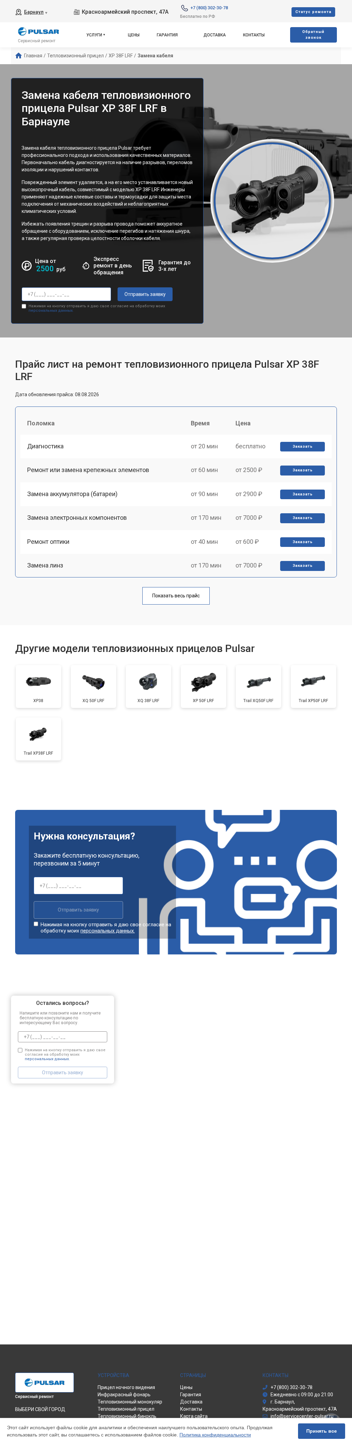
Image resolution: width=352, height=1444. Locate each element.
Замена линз (45, 565)
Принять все (321, 1431)
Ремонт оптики (48, 541)
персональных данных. (51, 310)
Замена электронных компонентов (77, 517)
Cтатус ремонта (313, 12)
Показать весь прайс (176, 595)
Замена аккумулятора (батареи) (72, 493)
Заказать (303, 446)
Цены (134, 35)
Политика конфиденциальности (215, 1434)
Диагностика (45, 446)
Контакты (254, 35)
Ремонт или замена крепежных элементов (88, 469)
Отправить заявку (145, 294)
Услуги (94, 35)
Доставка (215, 35)
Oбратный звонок (313, 35)
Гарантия (167, 35)
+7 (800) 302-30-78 (209, 7)
